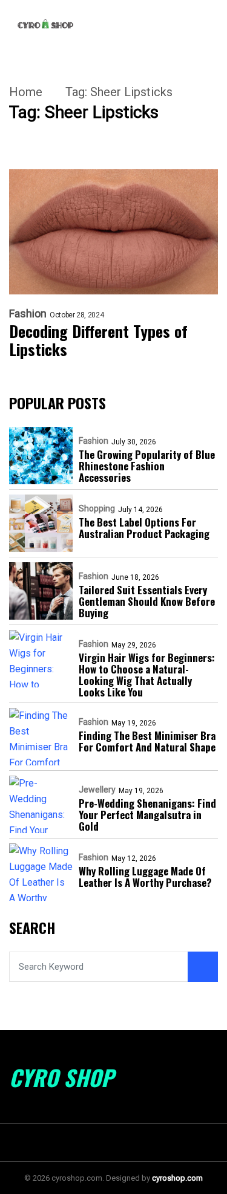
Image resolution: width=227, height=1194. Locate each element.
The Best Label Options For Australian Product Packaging (144, 527)
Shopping (97, 508)
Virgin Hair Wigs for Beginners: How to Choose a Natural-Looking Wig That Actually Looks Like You (147, 675)
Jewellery (97, 789)
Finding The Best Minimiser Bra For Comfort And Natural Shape (147, 741)
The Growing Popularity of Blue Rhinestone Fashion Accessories (147, 466)
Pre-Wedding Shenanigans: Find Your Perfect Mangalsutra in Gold (147, 814)
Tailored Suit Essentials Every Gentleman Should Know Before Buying (147, 601)
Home (25, 92)
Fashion (28, 314)
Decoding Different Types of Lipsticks (98, 340)
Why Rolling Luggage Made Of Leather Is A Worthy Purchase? (145, 876)
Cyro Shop (61, 1077)
